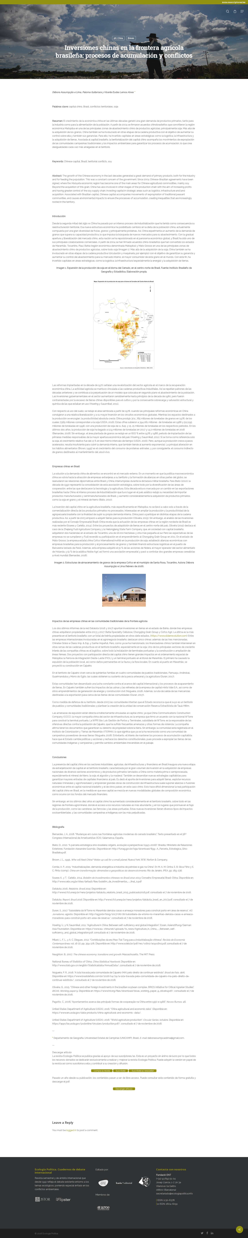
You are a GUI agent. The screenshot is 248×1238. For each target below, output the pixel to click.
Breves (131, 38)
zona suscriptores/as (233, 2)
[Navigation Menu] (242, 11)
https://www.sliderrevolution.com (169, 635)
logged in (71, 1130)
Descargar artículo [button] (62, 1052)
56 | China (118, 38)
